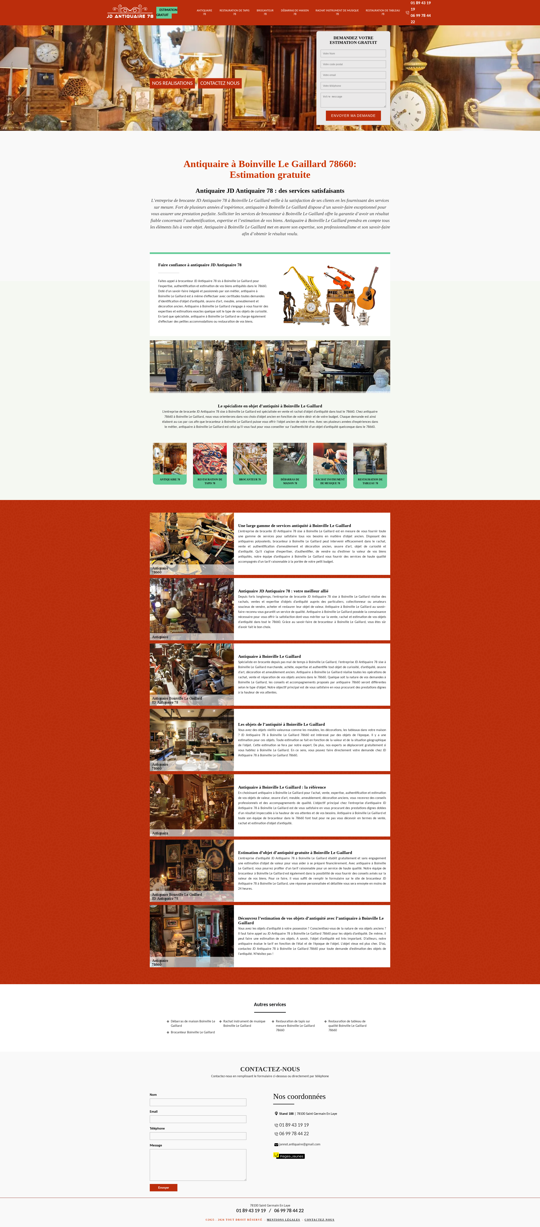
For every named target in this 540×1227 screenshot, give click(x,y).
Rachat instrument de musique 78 (337, 12)
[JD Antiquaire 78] (130, 12)
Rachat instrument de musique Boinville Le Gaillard (244, 1024)
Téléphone (157, 1128)
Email (154, 1111)
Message (156, 1145)
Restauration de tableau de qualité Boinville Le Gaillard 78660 (347, 1026)
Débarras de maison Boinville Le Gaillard (193, 1024)
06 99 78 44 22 (294, 1133)
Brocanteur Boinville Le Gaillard (193, 1032)
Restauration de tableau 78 (383, 12)
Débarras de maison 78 (295, 12)
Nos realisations (172, 83)
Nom (153, 1095)
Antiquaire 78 (204, 12)
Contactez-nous (320, 1219)
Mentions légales (283, 1219)
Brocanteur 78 (265, 12)
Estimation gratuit (166, 12)
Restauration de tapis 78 (234, 12)
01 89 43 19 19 (294, 1125)
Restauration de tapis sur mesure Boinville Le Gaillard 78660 (295, 1026)
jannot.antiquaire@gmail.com (299, 1144)
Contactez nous (219, 83)
